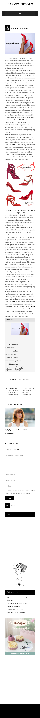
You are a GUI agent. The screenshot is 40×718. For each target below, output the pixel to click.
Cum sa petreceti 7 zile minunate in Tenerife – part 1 (13, 392)
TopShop (22, 137)
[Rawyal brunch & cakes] (20, 654)
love (19, 379)
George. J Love (20, 213)
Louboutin (13, 379)
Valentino (13, 107)
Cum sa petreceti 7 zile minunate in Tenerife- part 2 (26, 392)
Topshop (8, 210)
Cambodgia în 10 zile (13, 606)
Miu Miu (22, 120)
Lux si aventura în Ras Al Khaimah (17, 603)
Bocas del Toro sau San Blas (15, 612)
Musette (14, 145)
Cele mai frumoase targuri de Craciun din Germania (19, 599)
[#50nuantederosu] (20, 43)
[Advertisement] (20, 539)
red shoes (26, 379)
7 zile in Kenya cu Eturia (14, 609)
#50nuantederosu (20, 28)
